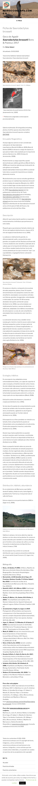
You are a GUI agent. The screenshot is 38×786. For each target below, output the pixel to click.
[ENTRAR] (6, 134)
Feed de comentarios (10, 770)
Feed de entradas (8, 766)
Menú (20, 20)
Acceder (5, 762)
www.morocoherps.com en (19, 708)
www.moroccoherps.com (20, 724)
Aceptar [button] (22, 783)
